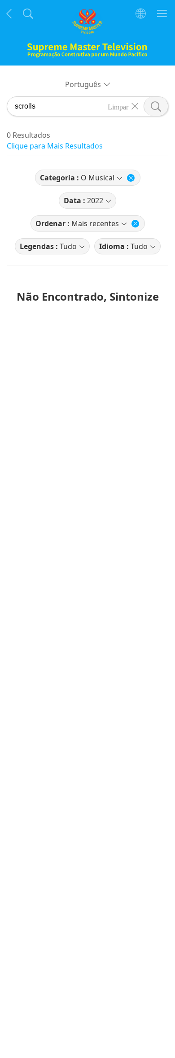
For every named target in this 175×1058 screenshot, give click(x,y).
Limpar (118, 106)
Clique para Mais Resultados (55, 146)
